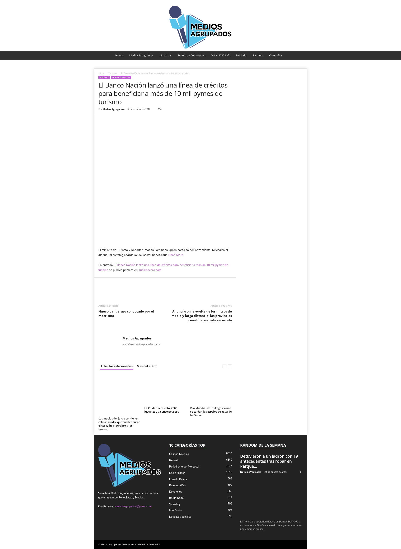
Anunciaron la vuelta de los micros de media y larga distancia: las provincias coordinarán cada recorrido (201, 315)
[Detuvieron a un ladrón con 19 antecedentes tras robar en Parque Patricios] (271, 497)
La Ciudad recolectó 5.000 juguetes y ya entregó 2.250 (161, 409)
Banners (258, 55)
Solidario (241, 55)
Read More (175, 255)
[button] (301, 55)
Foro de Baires (178, 479)
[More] (150, 120)
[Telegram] (141, 120)
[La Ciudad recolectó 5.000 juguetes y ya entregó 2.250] (165, 389)
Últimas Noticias (121, 77)
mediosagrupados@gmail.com (133, 506)
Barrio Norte (176, 497)
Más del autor (147, 366)
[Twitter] (112, 120)
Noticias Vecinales (180, 516)
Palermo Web (177, 485)
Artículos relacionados (116, 366)
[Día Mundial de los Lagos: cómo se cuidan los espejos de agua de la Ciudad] (211, 389)
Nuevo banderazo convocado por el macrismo (126, 313)
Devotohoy (175, 491)
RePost (173, 460)
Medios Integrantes (141, 55)
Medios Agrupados (113, 109)
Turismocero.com (149, 270)
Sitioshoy (174, 504)
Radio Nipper (177, 472)
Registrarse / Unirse (291, 2)
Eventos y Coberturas (191, 55)
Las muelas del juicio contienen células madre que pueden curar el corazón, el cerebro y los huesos (119, 424)
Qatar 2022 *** (220, 55)
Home (119, 55)
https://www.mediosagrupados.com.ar (142, 344)
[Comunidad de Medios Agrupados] (200, 27)
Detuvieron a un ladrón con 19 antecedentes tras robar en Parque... (269, 461)
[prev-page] (224, 366)
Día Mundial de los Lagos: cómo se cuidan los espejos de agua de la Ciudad (211, 411)
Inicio (101, 73)
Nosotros (165, 55)
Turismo (112, 73)
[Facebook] (102, 120)
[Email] (131, 120)
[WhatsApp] (122, 120)
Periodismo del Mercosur (184, 466)
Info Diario (175, 510)
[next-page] (230, 366)
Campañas (275, 55)
